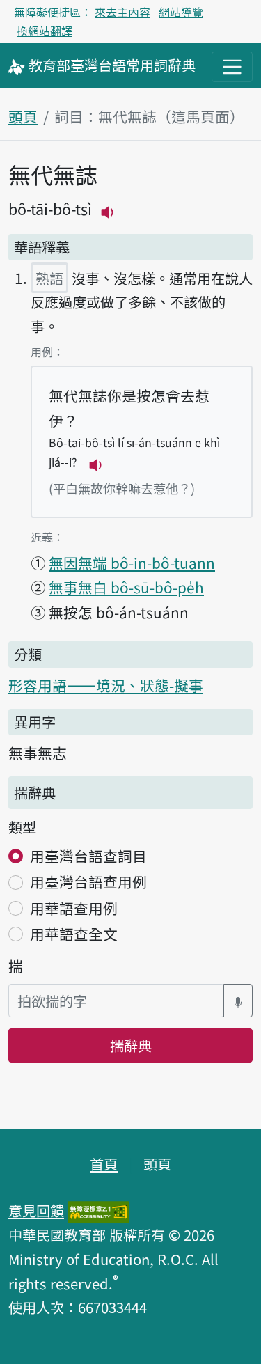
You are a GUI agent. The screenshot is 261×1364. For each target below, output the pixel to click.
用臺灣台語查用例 (88, 881)
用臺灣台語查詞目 (88, 855)
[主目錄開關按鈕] (232, 66)
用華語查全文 (74, 933)
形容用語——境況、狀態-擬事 (105, 685)
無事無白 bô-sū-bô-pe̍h (126, 587)
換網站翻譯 (44, 30)
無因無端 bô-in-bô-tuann (132, 562)
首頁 (104, 1163)
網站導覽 (181, 11)
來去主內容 (122, 11)
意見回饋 (36, 1210)
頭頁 (23, 116)
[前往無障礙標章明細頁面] (98, 1210)
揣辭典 (131, 1045)
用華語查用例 (74, 907)
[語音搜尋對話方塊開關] (238, 1001)
